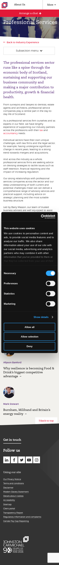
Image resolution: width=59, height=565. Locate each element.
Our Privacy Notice (12, 479)
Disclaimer (8, 487)
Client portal (9, 508)
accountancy (10, 133)
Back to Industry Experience (23, 42)
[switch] (50, 283)
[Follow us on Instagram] (36, 459)
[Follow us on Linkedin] (6, 459)
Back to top (47, 420)
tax (41, 130)
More (50, 4)
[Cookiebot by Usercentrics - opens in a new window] (41, 217)
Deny (29, 346)
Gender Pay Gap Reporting (16, 521)
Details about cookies (13, 496)
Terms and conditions (13, 483)
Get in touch (12, 440)
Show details (41, 317)
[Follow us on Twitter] (21, 459)
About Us (19, 4)
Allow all (29, 327)
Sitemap (7, 504)
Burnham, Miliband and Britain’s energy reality (26, 412)
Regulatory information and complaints (22, 517)
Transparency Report (13, 512)
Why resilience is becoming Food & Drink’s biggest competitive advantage (28, 372)
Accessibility (9, 500)
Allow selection (29, 336)
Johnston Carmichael (4, 5)
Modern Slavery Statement (16, 491)
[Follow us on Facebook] (14, 459)
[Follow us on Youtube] (29, 459)
